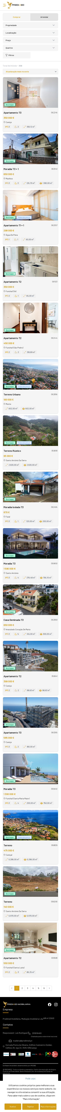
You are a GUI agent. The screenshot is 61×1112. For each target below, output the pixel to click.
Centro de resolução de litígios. (45, 1069)
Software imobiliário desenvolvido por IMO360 (19, 1065)
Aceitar (13, 1106)
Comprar (16, 17)
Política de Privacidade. (11, 1071)
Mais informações (48, 1106)
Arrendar (44, 17)
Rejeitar (30, 1106)
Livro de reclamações (38, 1071)
